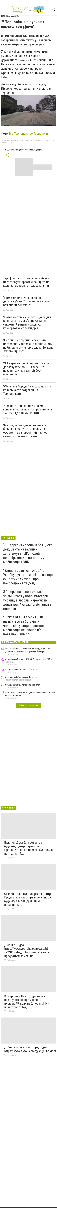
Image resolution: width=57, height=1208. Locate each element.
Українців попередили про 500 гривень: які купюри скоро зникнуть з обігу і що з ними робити (27, 409)
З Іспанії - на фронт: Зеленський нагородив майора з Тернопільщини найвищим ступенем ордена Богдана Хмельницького (28, 345)
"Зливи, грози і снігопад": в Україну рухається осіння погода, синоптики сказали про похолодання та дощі (28, 577)
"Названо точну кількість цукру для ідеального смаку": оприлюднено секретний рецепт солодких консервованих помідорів (27, 322)
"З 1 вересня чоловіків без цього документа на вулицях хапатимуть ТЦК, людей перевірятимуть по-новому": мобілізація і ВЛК (27, 553)
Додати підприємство (28, 705)
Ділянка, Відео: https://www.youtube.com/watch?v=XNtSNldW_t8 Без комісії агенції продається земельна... (27, 950)
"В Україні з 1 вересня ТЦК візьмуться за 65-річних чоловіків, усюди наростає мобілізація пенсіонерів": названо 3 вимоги (23, 625)
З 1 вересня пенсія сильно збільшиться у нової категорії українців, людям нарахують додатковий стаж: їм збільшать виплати (27, 600)
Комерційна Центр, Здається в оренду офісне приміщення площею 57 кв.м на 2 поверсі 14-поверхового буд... (26, 1001)
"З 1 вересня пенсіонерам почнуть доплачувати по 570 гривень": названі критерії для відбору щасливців (26, 368)
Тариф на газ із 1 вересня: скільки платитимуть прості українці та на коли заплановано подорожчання (26, 282)
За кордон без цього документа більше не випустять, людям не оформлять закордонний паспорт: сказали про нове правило (26, 430)
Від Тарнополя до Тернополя (28, 133)
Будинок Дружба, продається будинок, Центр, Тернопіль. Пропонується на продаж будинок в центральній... (28, 848)
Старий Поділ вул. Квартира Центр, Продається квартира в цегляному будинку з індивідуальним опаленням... (27, 899)
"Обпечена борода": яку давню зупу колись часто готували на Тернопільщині (27, 390)
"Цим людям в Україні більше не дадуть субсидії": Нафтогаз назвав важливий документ (26, 301)
